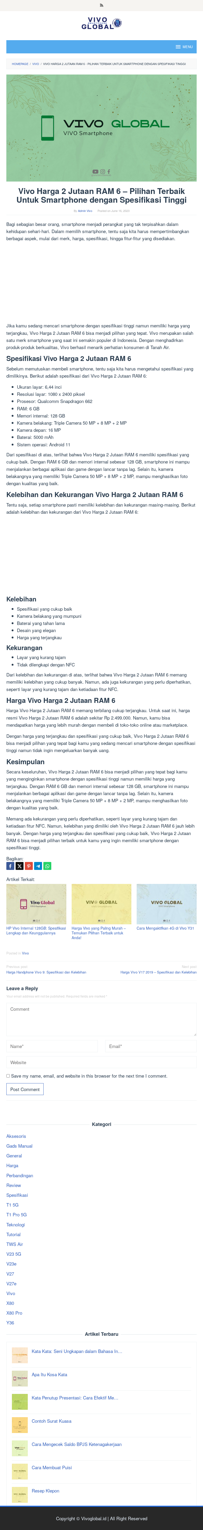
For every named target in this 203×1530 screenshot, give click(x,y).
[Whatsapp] (47, 866)
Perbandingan (19, 1175)
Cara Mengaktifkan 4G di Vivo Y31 (165, 928)
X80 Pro (14, 1312)
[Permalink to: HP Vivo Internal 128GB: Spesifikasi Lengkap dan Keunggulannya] (36, 904)
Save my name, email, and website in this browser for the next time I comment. (89, 1075)
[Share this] (10, 866)
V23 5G (13, 1253)
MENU (188, 46)
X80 (10, 1303)
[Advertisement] (101, 283)
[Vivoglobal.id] (101, 22)
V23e (11, 1263)
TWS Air (14, 1244)
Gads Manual (19, 1145)
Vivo (25, 953)
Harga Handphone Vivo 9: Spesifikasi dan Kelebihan (46, 969)
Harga (12, 1165)
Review (13, 1185)
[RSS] (102, 5)
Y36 (10, 1322)
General (14, 1155)
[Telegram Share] (38, 866)
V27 (10, 1273)
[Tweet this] (20, 866)
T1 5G (12, 1204)
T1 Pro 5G (16, 1214)
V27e (11, 1283)
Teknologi (15, 1224)
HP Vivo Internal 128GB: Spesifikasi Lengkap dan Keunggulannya (36, 930)
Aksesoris (16, 1136)
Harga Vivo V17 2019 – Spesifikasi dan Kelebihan (159, 969)
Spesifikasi (17, 1194)
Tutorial (13, 1234)
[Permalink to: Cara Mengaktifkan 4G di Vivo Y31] (167, 904)
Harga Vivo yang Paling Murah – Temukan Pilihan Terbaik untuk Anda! (99, 932)
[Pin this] (29, 866)
